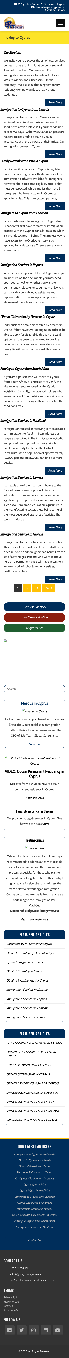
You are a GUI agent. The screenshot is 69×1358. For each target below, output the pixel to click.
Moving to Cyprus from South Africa (24, 368)
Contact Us (34, 1240)
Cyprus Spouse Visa (34, 1184)
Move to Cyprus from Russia (35, 1160)
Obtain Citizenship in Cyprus (24, 971)
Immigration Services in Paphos (21, 265)
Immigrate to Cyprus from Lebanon (24, 213)
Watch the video (34, 797)
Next (49, 588)
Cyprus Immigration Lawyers (24, 962)
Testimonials (11, 1310)
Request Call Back (34, 607)
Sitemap (8, 1305)
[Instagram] (34, 1330)
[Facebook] (10, 1330)
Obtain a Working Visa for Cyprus (27, 980)
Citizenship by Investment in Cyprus (29, 944)
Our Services (12, 52)
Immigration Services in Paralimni (22, 420)
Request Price (34, 628)
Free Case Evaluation (34, 617)
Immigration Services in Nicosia (21, 534)
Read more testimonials (34, 919)
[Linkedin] (46, 1330)
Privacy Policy (11, 1297)
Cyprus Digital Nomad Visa (34, 1190)
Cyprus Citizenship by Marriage (34, 1202)
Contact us (34, 744)
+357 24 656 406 (56, 10)
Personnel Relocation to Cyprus (34, 1172)
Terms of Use (11, 1301)
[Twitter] (22, 1330)
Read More (55, 102)
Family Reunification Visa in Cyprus (24, 161)
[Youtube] (58, 1330)
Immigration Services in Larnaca (21, 477)
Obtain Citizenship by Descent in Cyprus (27, 316)
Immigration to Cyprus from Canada (24, 109)
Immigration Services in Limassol (27, 989)
